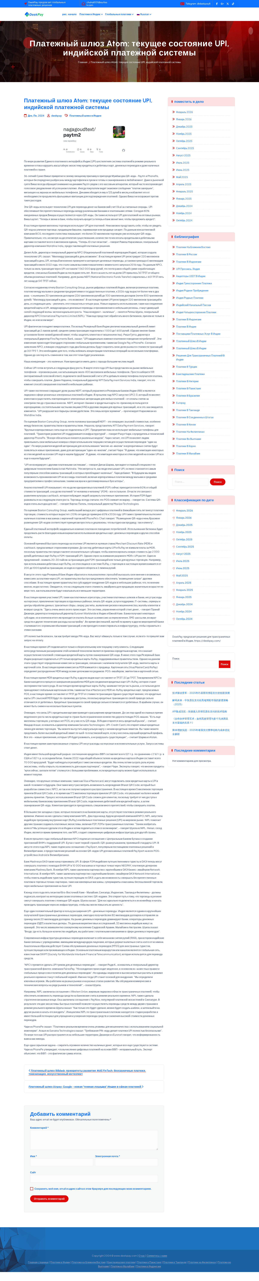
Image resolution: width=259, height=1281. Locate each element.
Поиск (175, 658)
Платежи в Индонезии (188, 261)
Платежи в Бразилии (188, 395)
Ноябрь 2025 (184, 133)
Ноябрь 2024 (184, 213)
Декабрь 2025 (184, 126)
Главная (83, 62)
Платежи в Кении (186, 424)
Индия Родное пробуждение (192, 290)
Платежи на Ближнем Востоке (193, 247)
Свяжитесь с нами (157, 1255)
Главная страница (38, 1262)
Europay (181, 402)
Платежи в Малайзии (188, 453)
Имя (33, 1156)
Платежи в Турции (186, 366)
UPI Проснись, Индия (188, 268)
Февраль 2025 (184, 191)
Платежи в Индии (89, 14)
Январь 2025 (184, 198)
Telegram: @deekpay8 (198, 3)
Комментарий (39, 1127)
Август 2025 (183, 155)
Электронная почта (107, 1156)
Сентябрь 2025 (185, 148)
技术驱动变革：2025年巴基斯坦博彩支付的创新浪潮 (201, 692)
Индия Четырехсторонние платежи (196, 312)
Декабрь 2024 (184, 205)
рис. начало (69, 14)
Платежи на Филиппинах (190, 431)
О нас (142, 1255)
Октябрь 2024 (184, 220)
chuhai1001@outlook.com (97, 4)
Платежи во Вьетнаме (188, 438)
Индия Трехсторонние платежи (194, 283)
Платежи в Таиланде (188, 410)
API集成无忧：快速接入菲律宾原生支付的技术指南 (199, 711)
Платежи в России (186, 254)
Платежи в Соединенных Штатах (194, 417)
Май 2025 (182, 177)
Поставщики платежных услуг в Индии (198, 333)
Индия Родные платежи (189, 297)
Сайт (33, 1172)
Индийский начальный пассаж (193, 305)
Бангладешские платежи (190, 374)
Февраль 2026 (184, 112)
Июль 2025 (182, 162)
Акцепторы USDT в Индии (190, 276)
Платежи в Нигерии (187, 381)
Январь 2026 (184, 119)
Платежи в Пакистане (188, 388)
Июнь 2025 (182, 169)
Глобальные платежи (118, 14)
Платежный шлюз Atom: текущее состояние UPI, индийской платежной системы (136, 62)
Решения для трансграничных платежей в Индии (200, 357)
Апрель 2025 (183, 184)
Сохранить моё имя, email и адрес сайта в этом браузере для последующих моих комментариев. (93, 1188)
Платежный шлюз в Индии (85, 115)
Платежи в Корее (186, 446)
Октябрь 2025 (184, 140)
